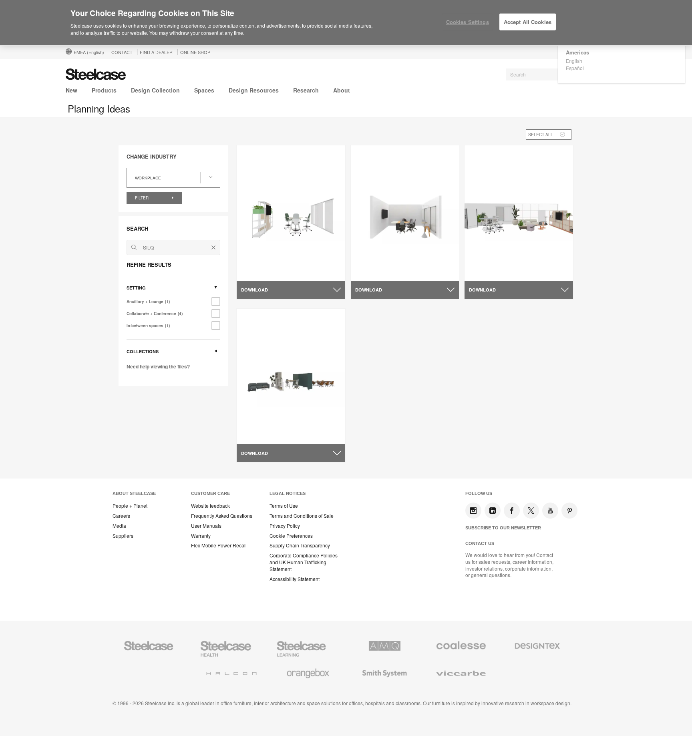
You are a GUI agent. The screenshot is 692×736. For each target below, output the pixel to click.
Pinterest (569, 511)
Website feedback (210, 506)
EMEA (89, 52)
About (341, 90)
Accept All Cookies (527, 22)
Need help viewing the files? (158, 366)
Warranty (201, 536)
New (71, 90)
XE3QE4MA (372, 271)
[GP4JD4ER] (291, 376)
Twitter (531, 511)
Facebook (512, 511)
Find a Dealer (156, 52)
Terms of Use (284, 506)
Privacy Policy (285, 526)
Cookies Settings (467, 22)
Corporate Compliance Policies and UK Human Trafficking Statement (304, 562)
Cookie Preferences (291, 536)
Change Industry (152, 156)
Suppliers (123, 536)
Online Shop (195, 52)
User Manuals (206, 526)
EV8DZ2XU (485, 271)
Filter (142, 198)
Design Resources (254, 90)
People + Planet (130, 506)
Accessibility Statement (295, 579)
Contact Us (479, 543)
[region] (346, 23)
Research (306, 90)
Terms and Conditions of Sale (302, 516)
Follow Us (478, 493)
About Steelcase (134, 493)
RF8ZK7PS (257, 271)
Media (119, 526)
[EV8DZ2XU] (519, 213)
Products (104, 90)
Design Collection (155, 90)
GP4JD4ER (257, 434)
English (574, 60)
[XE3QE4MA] (405, 213)
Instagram (473, 511)
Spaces (204, 90)
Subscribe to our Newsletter (503, 527)
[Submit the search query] (134, 247)
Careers (121, 516)
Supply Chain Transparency (300, 545)
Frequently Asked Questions (221, 516)
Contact (122, 52)
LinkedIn (493, 511)
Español (575, 67)
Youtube (550, 511)
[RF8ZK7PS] (291, 213)
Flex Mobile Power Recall (219, 545)
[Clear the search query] (213, 247)
